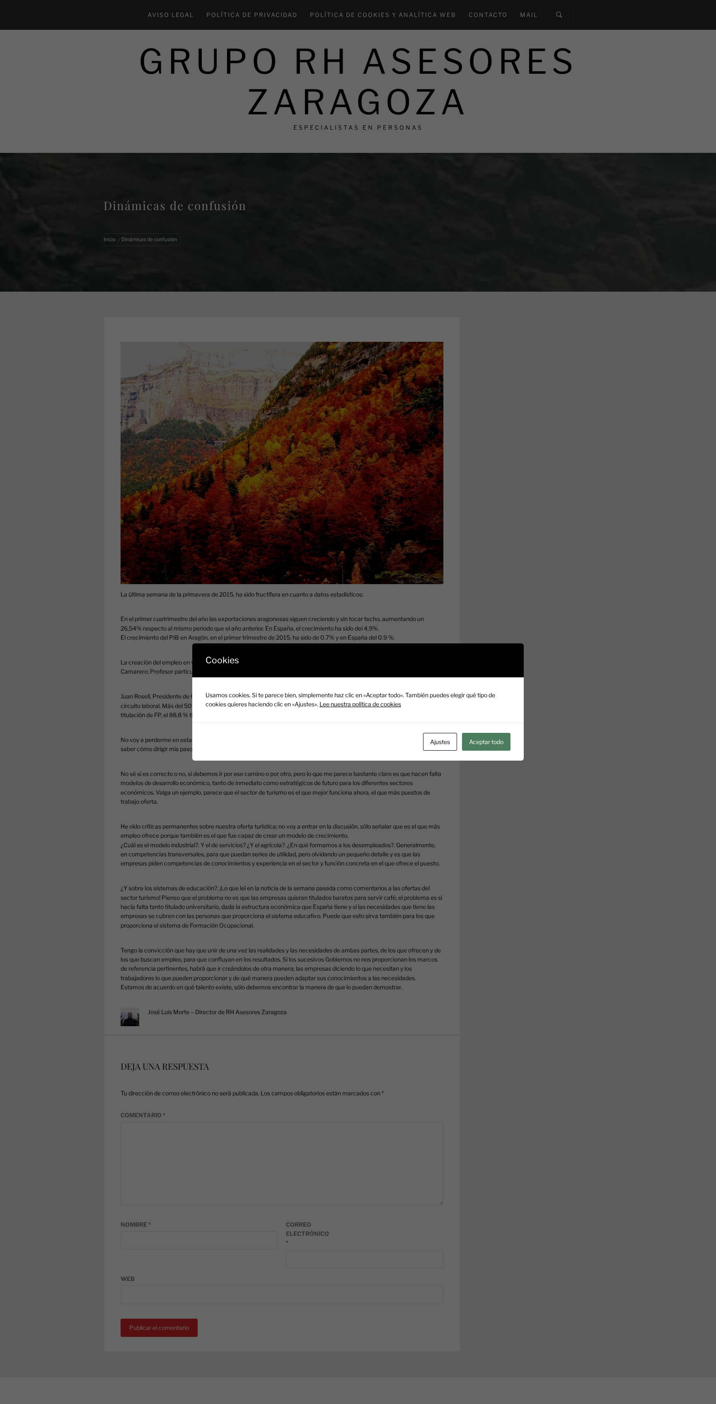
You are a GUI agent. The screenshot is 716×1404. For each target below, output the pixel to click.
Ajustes (440, 741)
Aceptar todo (486, 741)
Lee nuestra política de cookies (360, 704)
